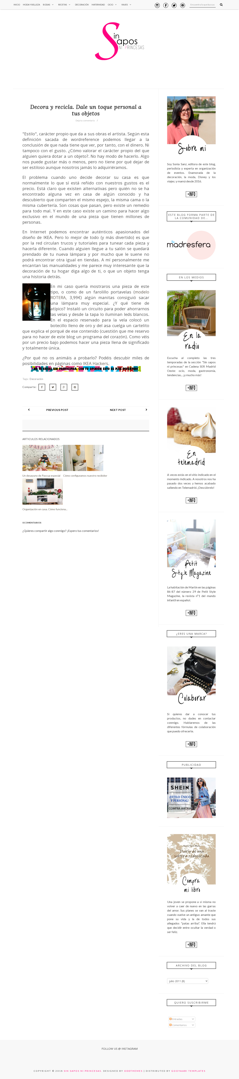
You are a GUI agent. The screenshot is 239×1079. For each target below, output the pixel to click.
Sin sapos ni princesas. (83, 1070)
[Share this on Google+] (63, 387)
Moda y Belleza (31, 4)
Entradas (177, 1019)
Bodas (46, 4)
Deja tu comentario (85, 120)
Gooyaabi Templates (188, 1070)
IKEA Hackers (95, 363)
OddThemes (133, 1070)
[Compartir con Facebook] (41, 387)
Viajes (124, 4)
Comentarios (179, 1025)
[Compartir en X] (52, 387)
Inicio (17, 4)
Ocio (110, 4)
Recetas (62, 4)
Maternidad (98, 4)
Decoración (82, 4)
